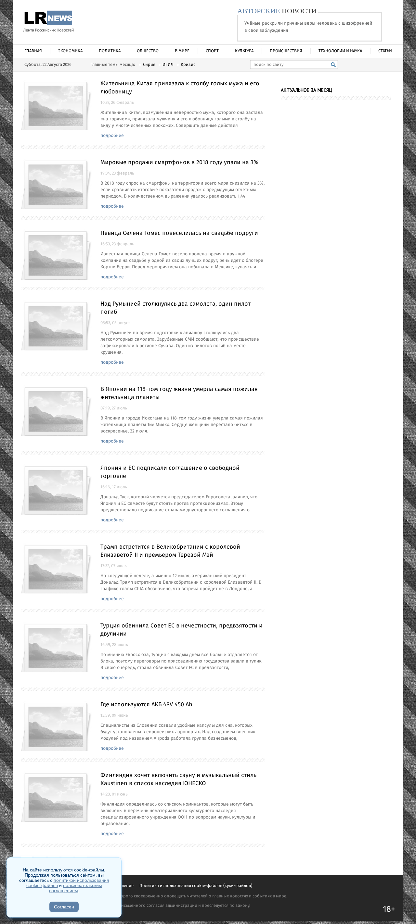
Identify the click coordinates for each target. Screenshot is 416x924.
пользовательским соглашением (75, 888)
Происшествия (286, 51)
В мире (182, 51)
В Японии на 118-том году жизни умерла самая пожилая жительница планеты (179, 393)
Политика (110, 51)
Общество (148, 51)
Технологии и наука (340, 51)
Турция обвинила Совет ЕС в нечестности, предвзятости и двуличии (181, 629)
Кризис (188, 64)
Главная (33, 51)
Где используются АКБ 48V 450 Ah (146, 704)
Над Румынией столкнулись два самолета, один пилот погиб (175, 308)
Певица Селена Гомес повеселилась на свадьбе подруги (179, 233)
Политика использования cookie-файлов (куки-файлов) (195, 885)
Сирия (149, 64)
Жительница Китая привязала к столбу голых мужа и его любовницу (179, 87)
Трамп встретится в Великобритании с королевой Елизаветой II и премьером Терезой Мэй (170, 551)
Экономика (70, 51)
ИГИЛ (168, 64)
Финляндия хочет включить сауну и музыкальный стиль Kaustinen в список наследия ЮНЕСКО (178, 779)
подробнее (112, 135)
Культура (244, 51)
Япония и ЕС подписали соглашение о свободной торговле (170, 472)
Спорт (212, 51)
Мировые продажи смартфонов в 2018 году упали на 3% (179, 162)
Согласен (64, 906)
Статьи (385, 51)
